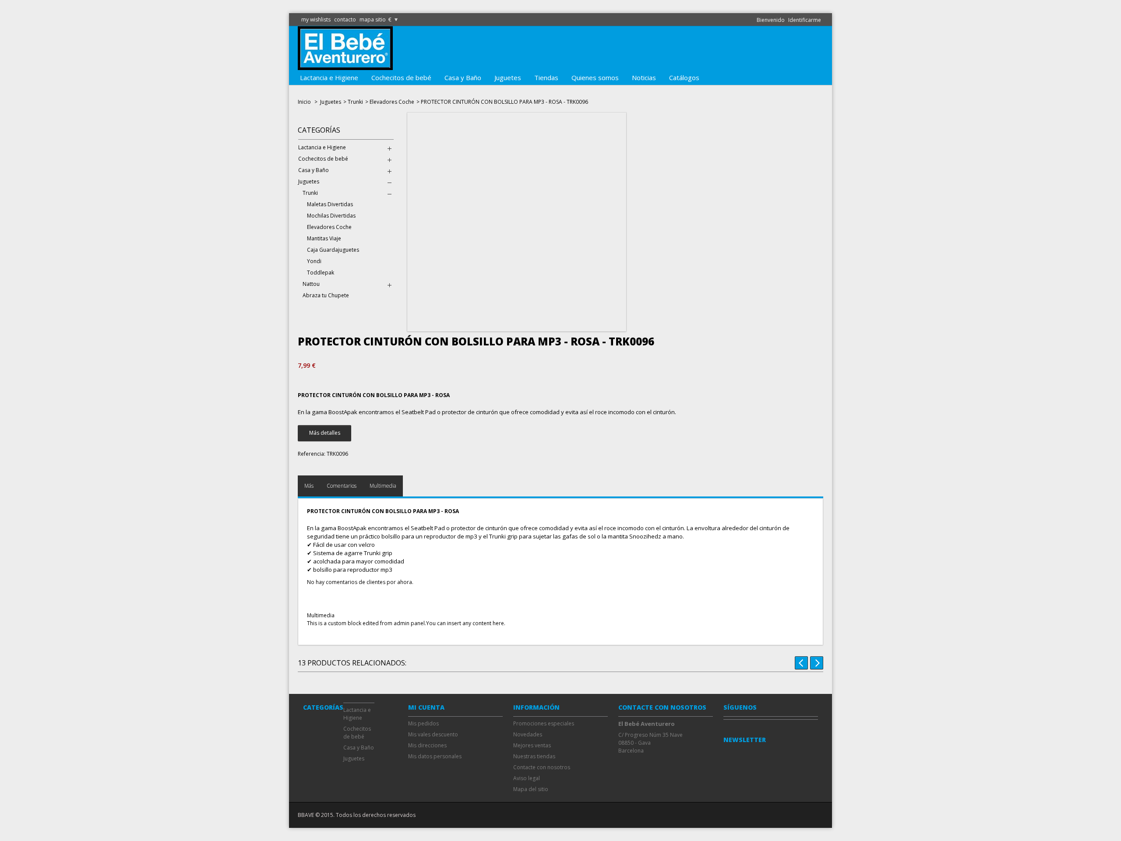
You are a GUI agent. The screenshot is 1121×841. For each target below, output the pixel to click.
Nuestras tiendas (534, 756)
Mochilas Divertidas (331, 215)
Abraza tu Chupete (326, 295)
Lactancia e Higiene (329, 77)
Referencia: (311, 453)
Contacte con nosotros (541, 767)
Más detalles (324, 432)
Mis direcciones (427, 745)
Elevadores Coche (392, 102)
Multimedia (383, 485)
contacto (345, 19)
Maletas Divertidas (330, 204)
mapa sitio (373, 19)
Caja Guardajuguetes (333, 249)
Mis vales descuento (433, 734)
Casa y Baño (462, 77)
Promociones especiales (543, 723)
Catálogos (684, 77)
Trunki (355, 102)
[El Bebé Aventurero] (345, 66)
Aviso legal (526, 778)
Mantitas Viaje (324, 238)
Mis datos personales (435, 756)
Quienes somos (595, 77)
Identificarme (804, 20)
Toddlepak (320, 272)
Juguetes (507, 77)
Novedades (527, 734)
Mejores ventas (532, 745)
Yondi (314, 261)
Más (309, 485)
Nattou (311, 284)
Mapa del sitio (530, 789)
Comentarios (341, 485)
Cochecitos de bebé (401, 77)
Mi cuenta (426, 707)
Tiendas (546, 77)
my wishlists (316, 19)
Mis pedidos (423, 723)
